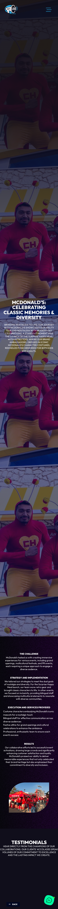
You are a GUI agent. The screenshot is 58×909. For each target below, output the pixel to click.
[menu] (49, 10)
